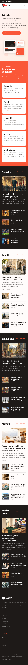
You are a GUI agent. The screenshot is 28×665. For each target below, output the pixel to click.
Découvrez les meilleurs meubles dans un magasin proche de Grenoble (13, 448)
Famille (4, 618)
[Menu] (24, 5)
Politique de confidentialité (16, 656)
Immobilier (5, 621)
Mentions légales (5, 656)
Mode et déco (6, 626)
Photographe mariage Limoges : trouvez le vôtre (13, 278)
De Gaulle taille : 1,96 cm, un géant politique (13, 195)
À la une (4, 637)
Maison (4, 623)
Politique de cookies (6, 659)
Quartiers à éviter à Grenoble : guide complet (13, 362)
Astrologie (4, 629)
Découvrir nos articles (10, 33)
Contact (4, 645)
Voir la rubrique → (21, 172)
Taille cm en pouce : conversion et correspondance (10, 537)
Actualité (4, 616)
